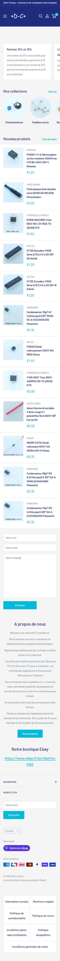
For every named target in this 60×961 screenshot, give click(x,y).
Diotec (30, 342)
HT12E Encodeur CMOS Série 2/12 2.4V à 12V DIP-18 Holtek (41, 285)
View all (52, 91)
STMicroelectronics (38, 215)
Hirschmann (33, 184)
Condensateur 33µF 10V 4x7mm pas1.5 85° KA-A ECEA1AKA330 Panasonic (40, 511)
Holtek (30, 246)
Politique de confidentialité (17, 916)
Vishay (30, 438)
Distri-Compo (33, 403)
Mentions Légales (43, 901)
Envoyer (20, 605)
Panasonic (32, 307)
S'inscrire (13, 815)
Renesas (31, 150)
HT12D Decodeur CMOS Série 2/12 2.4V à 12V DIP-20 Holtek (40, 254)
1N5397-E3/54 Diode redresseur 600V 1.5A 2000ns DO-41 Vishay (38, 446)
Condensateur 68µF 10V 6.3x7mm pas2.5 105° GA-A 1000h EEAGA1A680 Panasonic (41, 479)
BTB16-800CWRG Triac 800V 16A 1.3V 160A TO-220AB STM (39, 223)
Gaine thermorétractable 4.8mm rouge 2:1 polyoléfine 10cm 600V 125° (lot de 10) (41, 414)
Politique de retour (43, 915)
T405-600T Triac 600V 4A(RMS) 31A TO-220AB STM (39, 381)
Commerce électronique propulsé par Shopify (24, 880)
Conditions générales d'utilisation (17, 932)
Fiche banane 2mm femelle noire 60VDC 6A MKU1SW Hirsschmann (41, 193)
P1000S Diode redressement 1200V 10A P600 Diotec (40, 350)
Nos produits (30, 733)
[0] (54, 16)
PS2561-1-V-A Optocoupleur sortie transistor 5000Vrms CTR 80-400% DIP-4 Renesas (42, 160)
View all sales (49, 139)
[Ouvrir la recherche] (40, 16)
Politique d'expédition (43, 932)
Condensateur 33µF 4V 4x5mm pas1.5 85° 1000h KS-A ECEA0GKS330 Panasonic (40, 318)
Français (9, 831)
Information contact (16, 901)
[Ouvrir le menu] (5, 16)
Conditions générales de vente (30, 946)
